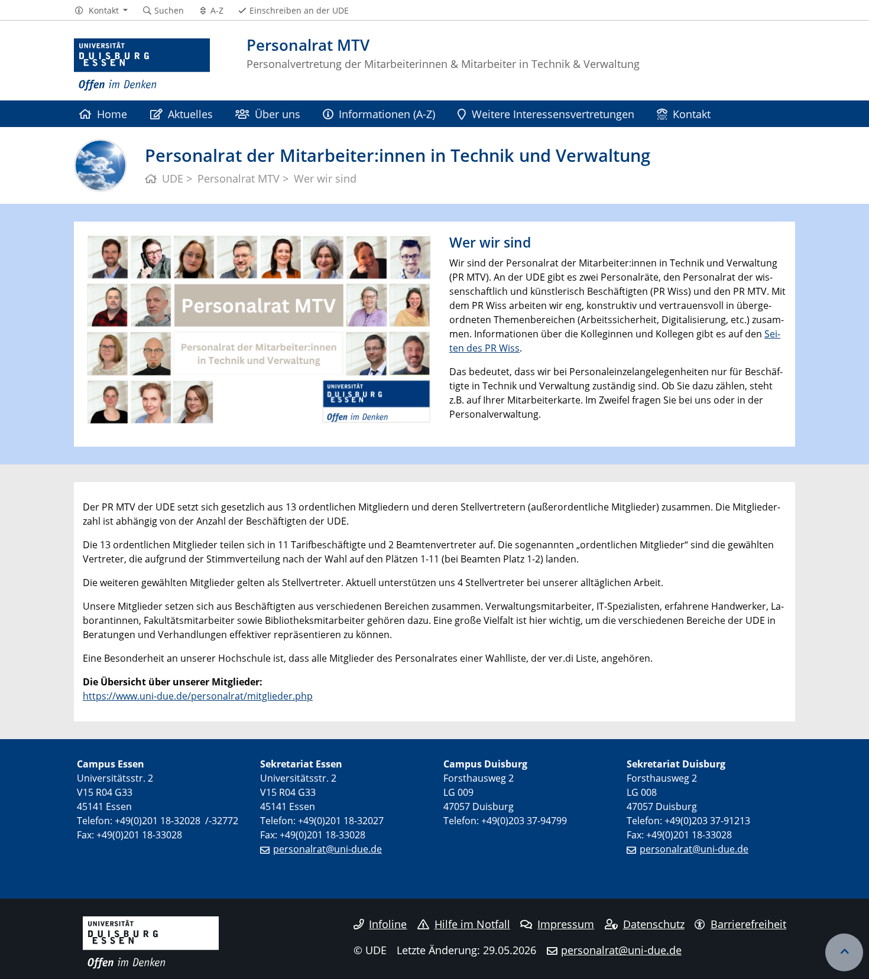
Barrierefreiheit (748, 924)
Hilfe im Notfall (472, 924)
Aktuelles (190, 113)
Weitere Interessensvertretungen (553, 113)
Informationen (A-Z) (387, 113)
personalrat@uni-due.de (327, 849)
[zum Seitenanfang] (844, 952)
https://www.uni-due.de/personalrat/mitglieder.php (198, 695)
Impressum (565, 924)
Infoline (388, 924)
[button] (101, 10)
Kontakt (692, 113)
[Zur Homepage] (142, 65)
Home (112, 113)
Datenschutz (654, 924)
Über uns (277, 113)
